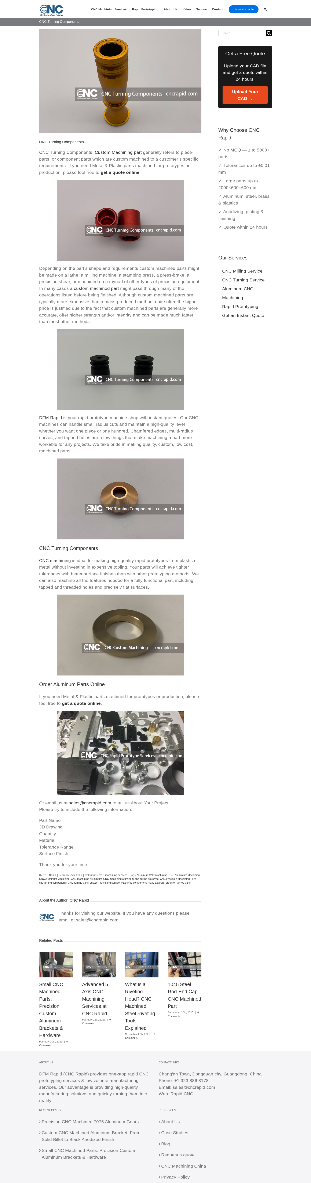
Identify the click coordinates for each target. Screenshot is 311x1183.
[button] (265, 9)
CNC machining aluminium (86, 878)
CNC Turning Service (243, 279)
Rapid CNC (182, 1093)
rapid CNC (138, 1073)
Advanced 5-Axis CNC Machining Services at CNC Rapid (96, 999)
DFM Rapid (50, 417)
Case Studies (174, 1132)
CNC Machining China (183, 1166)
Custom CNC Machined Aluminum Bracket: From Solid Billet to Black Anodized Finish (91, 1136)
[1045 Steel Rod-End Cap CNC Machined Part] (184, 954)
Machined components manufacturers (142, 882)
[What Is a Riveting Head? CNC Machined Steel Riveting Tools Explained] (142, 954)
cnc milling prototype (147, 878)
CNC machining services (113, 875)
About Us (170, 1121)
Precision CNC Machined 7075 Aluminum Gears (90, 1121)
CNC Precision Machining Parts (178, 878)
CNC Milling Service (242, 271)
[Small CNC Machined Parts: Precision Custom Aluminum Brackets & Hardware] (56, 954)
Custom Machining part (118, 152)
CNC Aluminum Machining (54, 878)
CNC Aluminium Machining (184, 875)
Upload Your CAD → (245, 95)
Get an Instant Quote (243, 315)
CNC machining (55, 560)
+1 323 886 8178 (191, 1080)
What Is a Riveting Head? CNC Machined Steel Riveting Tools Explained (140, 1006)
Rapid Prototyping (240, 306)
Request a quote (178, 1154)
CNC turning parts (78, 882)
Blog (165, 1143)
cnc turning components (53, 882)
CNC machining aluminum (118, 878)
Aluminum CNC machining (152, 875)
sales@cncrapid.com (90, 802)
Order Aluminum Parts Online (72, 684)
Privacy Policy (175, 1177)
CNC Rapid (49, 875)
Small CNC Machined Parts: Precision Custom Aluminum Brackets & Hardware (88, 1154)
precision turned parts (178, 882)
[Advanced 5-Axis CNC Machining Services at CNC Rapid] (99, 954)
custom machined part (96, 288)
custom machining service (105, 882)
